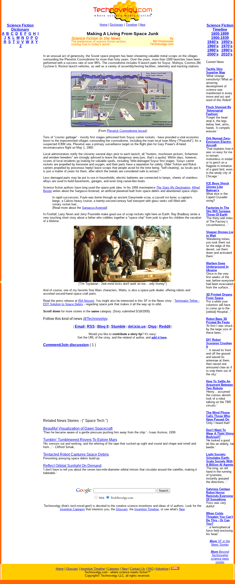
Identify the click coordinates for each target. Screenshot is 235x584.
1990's (226, 50)
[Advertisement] (19, 121)
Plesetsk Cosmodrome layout (126, 131)
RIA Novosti (86, 300)
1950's (226, 42)
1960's (212, 46)
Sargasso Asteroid (94, 207)
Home (103, 24)
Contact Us (137, 568)
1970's (226, 46)
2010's (226, 54)
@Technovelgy (95, 319)
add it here (159, 337)
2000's (212, 54)
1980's (212, 50)
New (142, 24)
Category (113, 568)
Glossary (122, 509)
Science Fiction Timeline (220, 27)
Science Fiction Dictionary (20, 27)
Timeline (131, 24)
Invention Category (72, 509)
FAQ (151, 568)
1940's (212, 42)
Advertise (162, 568)
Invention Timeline (146, 509)
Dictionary (116, 24)
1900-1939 (220, 38)
